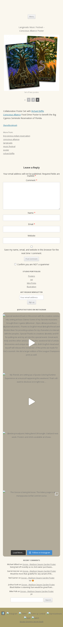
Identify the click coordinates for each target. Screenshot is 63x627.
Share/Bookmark (10, 125)
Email (31, 224)
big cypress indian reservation (16, 136)
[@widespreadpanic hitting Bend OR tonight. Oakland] (31, 460)
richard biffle (9, 153)
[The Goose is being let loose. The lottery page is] (31, 519)
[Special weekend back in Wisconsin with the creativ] (31, 343)
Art (31, 279)
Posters (31, 276)
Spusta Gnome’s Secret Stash (31, 621)
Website (31, 235)
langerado (7, 143)
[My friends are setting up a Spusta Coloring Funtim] (31, 401)
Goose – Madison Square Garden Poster (39, 564)
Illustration (31, 286)
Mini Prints (31, 283)
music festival (9, 146)
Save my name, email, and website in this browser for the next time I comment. (31, 251)
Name (31, 212)
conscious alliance (11, 139)
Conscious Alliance (12, 114)
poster (6, 150)
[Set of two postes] (31, 63)
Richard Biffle (37, 111)
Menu (31, 16)
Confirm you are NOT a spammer (33, 264)
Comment (31, 180)
